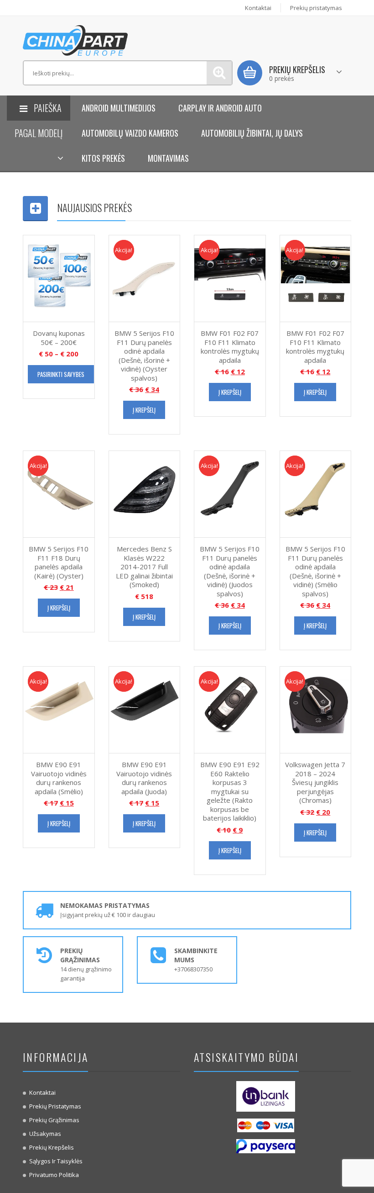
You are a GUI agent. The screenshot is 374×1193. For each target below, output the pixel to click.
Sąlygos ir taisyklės (56, 1161)
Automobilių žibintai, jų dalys (252, 133)
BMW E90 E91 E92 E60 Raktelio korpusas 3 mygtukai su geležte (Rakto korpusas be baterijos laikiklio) (230, 791)
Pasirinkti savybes (60, 374)
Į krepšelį (144, 409)
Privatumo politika (54, 1175)
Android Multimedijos (119, 108)
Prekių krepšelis (51, 1147)
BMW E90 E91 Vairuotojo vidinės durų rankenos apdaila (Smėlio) (59, 778)
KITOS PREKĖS (103, 158)
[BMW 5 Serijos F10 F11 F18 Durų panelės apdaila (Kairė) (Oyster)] (58, 493)
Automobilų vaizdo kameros (130, 133)
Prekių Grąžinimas (54, 1120)
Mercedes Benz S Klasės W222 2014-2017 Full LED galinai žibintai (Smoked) (144, 566)
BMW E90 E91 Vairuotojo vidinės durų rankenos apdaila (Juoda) (144, 778)
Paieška (219, 73)
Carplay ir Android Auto (220, 108)
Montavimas (168, 158)
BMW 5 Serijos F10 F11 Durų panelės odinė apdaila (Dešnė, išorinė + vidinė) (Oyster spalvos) (144, 355)
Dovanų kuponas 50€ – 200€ (59, 338)
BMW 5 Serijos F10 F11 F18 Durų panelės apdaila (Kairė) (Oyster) (58, 562)
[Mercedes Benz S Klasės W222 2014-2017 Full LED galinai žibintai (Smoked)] (144, 493)
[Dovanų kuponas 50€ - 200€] (58, 278)
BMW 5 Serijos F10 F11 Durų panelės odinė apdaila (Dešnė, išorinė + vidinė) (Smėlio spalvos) (315, 571)
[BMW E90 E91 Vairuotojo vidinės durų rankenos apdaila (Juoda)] (144, 709)
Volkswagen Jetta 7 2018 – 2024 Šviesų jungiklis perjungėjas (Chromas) (315, 782)
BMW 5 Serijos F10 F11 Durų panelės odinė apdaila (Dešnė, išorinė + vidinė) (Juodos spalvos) (230, 571)
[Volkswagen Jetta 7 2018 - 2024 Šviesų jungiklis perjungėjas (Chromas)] (315, 709)
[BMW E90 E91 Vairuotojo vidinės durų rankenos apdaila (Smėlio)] (58, 709)
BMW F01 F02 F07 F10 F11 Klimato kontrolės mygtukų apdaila (230, 347)
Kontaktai (258, 8)
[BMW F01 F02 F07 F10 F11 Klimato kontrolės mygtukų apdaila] (229, 278)
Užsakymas (45, 1133)
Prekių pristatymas (316, 8)
